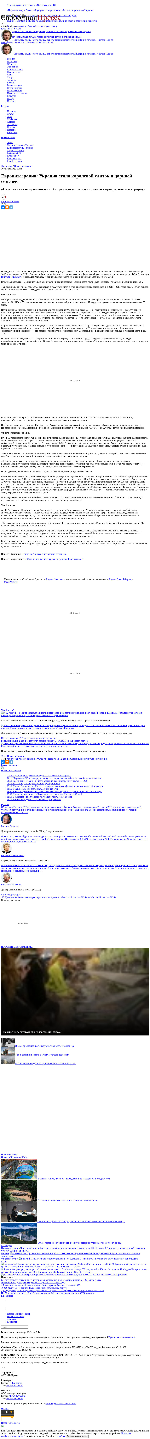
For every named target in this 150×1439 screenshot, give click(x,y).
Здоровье (11, 80)
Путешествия (13, 72)
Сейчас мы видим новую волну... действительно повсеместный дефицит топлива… (55, 40)
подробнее (60, 1436)
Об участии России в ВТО (14, 807)
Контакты (12, 1322)
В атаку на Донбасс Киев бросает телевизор (44, 554)
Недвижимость (14, 88)
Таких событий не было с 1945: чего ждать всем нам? (42, 1054)
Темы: (10, 142)
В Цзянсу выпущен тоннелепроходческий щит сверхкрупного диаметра (74, 1178)
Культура (11, 96)
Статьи (10, 114)
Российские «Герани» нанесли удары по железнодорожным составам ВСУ (47, 781)
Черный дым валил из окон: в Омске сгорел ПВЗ (31, 5)
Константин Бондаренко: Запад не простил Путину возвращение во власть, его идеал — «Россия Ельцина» (73, 726)
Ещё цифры (7, 1296)
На (2, 1293)
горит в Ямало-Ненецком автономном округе (44, 1288)
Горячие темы (8, 137)
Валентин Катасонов (11, 884)
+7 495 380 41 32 (14, 1398)
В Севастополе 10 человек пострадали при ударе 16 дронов (39, 797)
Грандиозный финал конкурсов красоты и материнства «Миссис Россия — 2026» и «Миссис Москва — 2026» (60, 897)
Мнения (5, 1253)
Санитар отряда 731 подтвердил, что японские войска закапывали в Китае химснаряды (81, 1221)
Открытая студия (9, 1248)
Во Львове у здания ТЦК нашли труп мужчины (34, 799)
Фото (9, 116)
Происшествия (14, 90)
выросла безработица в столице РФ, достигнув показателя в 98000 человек (56, 1293)
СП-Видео (12, 119)
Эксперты (12, 124)
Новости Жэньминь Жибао (14, 1157)
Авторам (11, 1319)
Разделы (5, 106)
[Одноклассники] (7, 207)
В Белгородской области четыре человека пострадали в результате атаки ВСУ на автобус (54, 791)
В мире (10, 82)
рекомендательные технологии (60, 1403)
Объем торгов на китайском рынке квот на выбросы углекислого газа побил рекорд (79, 1243)
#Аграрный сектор (79, 759)
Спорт (10, 77)
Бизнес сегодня (14, 85)
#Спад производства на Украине (53, 759)
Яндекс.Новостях (54, 579)
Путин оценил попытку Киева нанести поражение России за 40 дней (44, 794)
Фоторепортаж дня (10, 894)
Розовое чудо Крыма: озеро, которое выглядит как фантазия (97, 1274)
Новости (11, 111)
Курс (3, 28)
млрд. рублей (9, 1290)
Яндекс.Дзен (115, 579)
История (11, 101)
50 (2, 1282)
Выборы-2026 (14, 153)
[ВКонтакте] (3, 207)
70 (6, 1293)
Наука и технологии (17, 93)
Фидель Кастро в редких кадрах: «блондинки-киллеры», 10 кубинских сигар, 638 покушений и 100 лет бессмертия (74, 1270)
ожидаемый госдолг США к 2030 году (46, 1282)
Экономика (12, 66)
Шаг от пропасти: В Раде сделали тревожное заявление (29, 738)
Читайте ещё (7, 710)
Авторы (11, 122)
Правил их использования (121, 1337)
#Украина (31, 759)
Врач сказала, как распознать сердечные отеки (30, 42)
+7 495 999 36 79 (14, 1385)
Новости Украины (23, 166)
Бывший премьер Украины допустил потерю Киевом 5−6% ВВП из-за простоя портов (44, 741)
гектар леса (15, 1288)
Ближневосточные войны (20, 147)
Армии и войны (15, 69)
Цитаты (11, 127)
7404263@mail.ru (16, 1396)
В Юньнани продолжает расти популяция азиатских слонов (67, 1200)
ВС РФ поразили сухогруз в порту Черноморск (33, 783)
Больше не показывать (77, 1436)
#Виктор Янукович (16, 759)
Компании (12, 132)
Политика (12, 61)
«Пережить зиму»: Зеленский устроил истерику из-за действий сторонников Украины (50, 10)
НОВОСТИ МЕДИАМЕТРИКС (17, 947)
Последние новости (11, 770)
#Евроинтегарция (98, 759)
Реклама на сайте (15, 1316)
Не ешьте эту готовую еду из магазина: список (32, 1032)
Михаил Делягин (9, 826)
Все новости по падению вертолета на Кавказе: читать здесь (45, 1063)
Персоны (11, 130)
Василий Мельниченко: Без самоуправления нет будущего (109, 1258)
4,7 (2, 1285)
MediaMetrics (10, 582)
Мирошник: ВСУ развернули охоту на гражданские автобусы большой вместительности (54, 778)
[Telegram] (11, 207)
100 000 (5, 1288)
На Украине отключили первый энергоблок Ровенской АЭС (54, 559)
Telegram (127, 579)
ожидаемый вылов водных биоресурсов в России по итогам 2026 (47, 1285)
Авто (9, 74)
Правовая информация (18, 1314)
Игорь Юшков (106, 40)
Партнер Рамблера (10, 1423)
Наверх (4, 1408)
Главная (11, 58)
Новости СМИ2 (9, 1154)
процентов (12, 1293)
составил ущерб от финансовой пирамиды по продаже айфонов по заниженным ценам (60, 1290)
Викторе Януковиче (11, 277)
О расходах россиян (11, 836)
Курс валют (13, 155)
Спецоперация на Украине (20, 145)
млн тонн (9, 1285)
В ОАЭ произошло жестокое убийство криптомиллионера (44, 1046)
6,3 (2, 1280)
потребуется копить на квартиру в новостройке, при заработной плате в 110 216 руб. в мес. (55, 1280)
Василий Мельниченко (12, 855)
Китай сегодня (14, 161)
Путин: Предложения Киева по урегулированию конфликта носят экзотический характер (55, 786)
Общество (12, 64)
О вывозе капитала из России (16, 865)
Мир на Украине (15, 150)
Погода (10, 98)
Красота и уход (14, 158)
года (7, 1280)
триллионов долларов (15, 1282)
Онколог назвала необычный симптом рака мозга (32, 26)
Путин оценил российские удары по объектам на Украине (39, 775)
